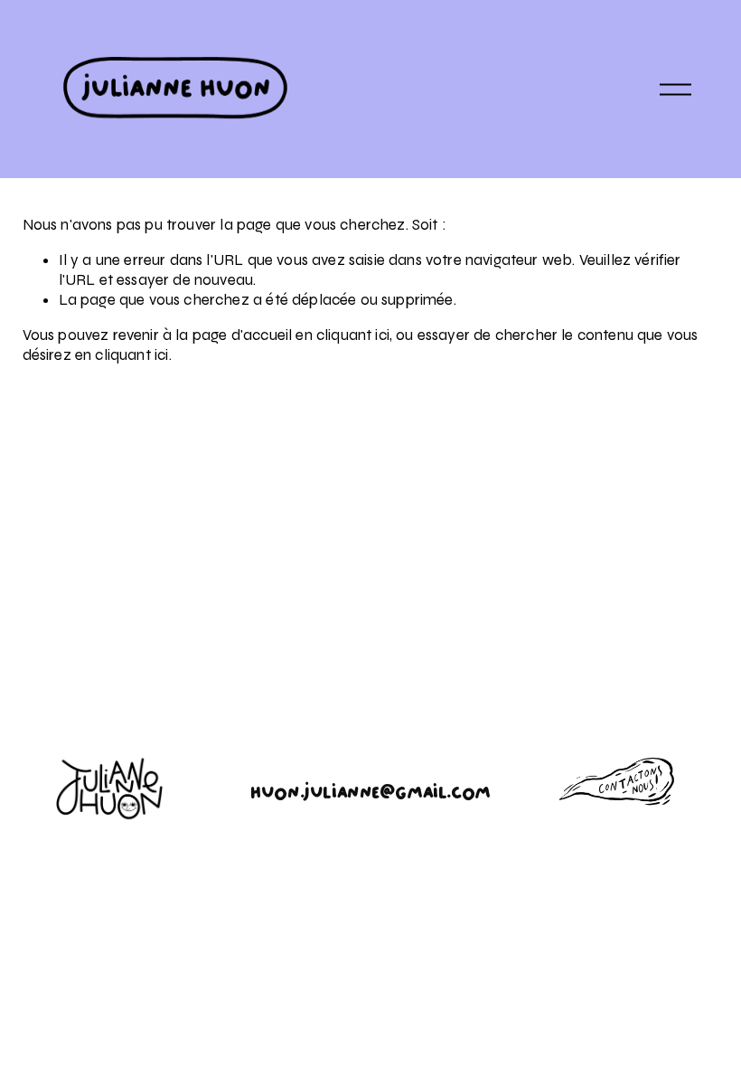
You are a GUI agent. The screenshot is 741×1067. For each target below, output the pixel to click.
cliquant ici (352, 335)
